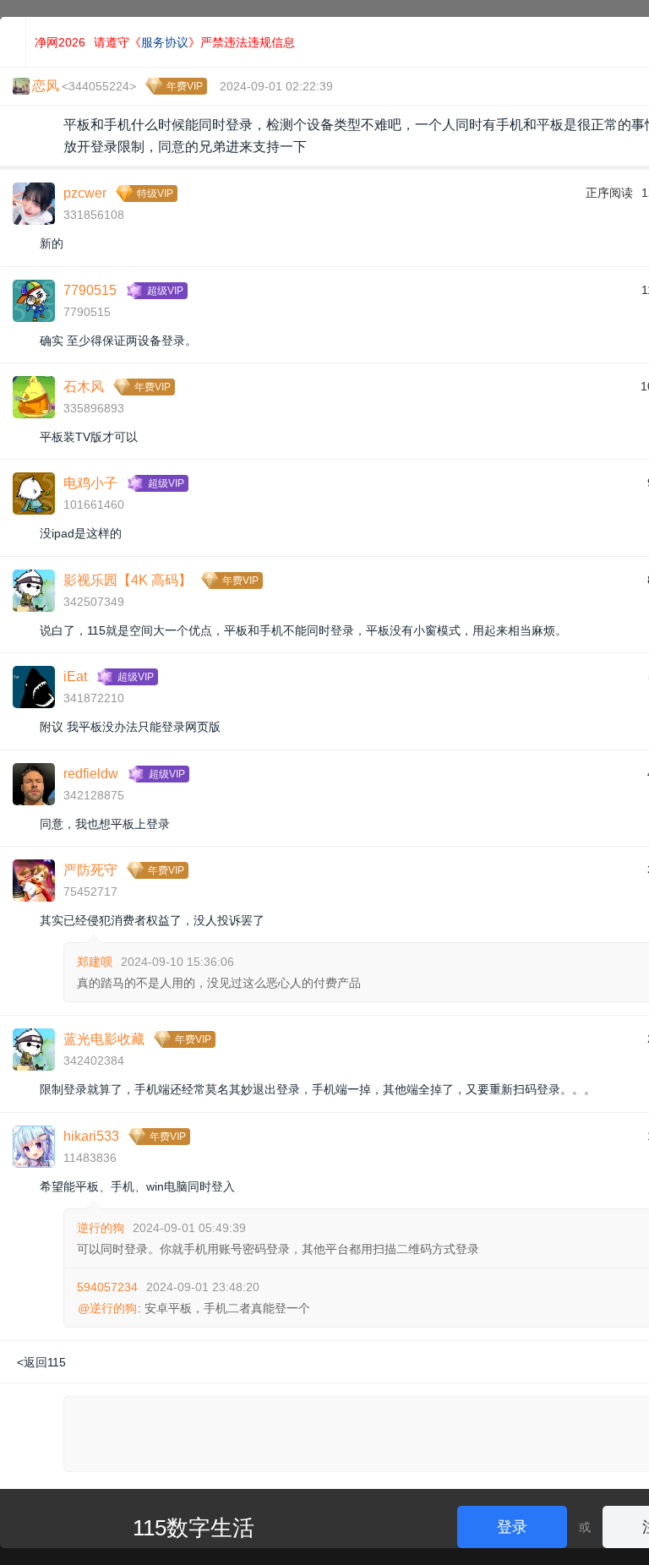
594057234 (107, 1287)
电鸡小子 (90, 483)
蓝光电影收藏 (104, 1039)
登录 (512, 1527)
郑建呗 (94, 961)
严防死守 (90, 870)
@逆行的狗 (107, 1308)
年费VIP (184, 86)
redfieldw (90, 773)
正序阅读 (609, 192)
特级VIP (155, 193)
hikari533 (91, 1136)
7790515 (90, 290)
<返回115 (41, 1362)
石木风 (83, 386)
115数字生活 (193, 1527)
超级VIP (165, 291)
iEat (75, 676)
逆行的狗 (100, 1228)
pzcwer (84, 193)
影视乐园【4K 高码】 (127, 580)
